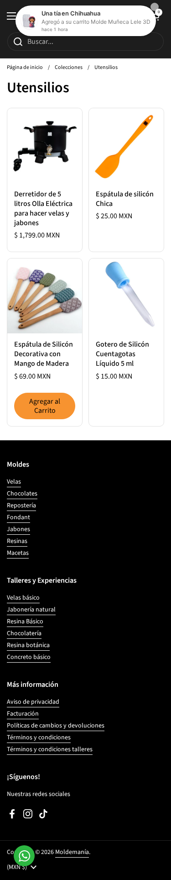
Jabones (18, 529)
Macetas (18, 553)
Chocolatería (24, 633)
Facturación (23, 713)
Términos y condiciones (39, 737)
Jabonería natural (31, 609)
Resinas (17, 541)
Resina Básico (25, 621)
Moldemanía (72, 852)
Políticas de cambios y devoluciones (55, 725)
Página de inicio (25, 67)
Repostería (21, 505)
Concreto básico (29, 657)
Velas (14, 481)
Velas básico (23, 597)
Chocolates (22, 493)
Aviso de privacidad (33, 701)
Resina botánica (28, 645)
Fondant (18, 517)
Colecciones (69, 67)
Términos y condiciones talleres (50, 749)
